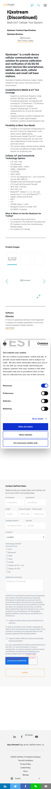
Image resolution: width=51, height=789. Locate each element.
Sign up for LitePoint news (24, 744)
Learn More (9, 328)
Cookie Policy (25, 767)
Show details (37, 419)
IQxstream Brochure (15, 34)
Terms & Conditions (25, 760)
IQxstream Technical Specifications (21, 30)
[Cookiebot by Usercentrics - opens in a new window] (37, 344)
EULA (25, 771)
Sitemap (25, 775)
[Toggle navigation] (45, 5)
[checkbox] (25, 560)
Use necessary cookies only (25, 443)
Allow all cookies (25, 427)
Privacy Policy (30, 654)
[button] (6, 281)
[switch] (44, 393)
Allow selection (25, 435)
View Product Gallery (25, 40)
